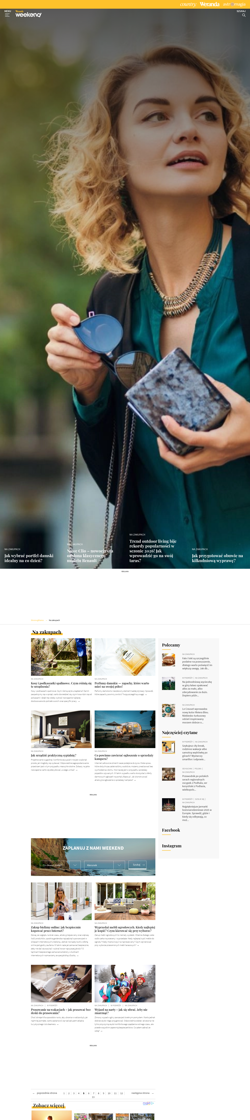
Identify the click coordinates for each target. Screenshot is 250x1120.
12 (121, 1093)
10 (109, 1093)
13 (93, 1097)
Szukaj (136, 864)
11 (115, 1093)
